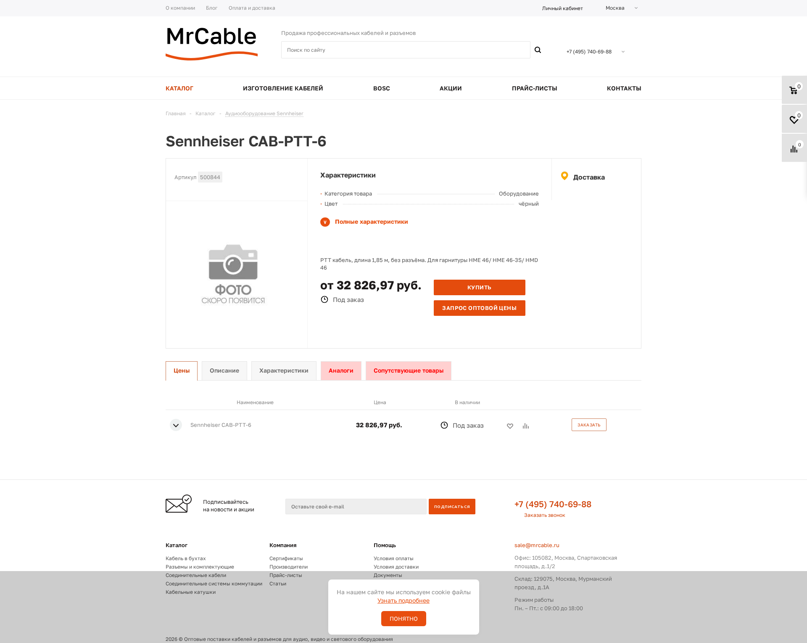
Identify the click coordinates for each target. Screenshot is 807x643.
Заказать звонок (544, 515)
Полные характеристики (371, 221)
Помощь (385, 545)
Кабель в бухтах (186, 558)
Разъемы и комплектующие (200, 567)
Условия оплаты (394, 558)
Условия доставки (396, 567)
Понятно (404, 618)
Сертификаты (286, 558)
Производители (288, 567)
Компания (283, 545)
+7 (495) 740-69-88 (552, 504)
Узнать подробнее (403, 600)
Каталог (176, 545)
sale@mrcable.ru (536, 545)
